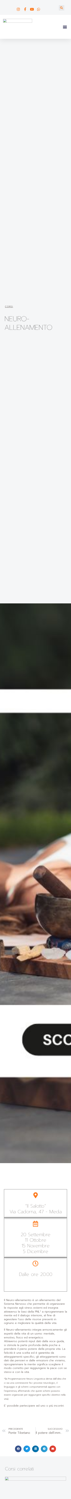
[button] (61, 8)
